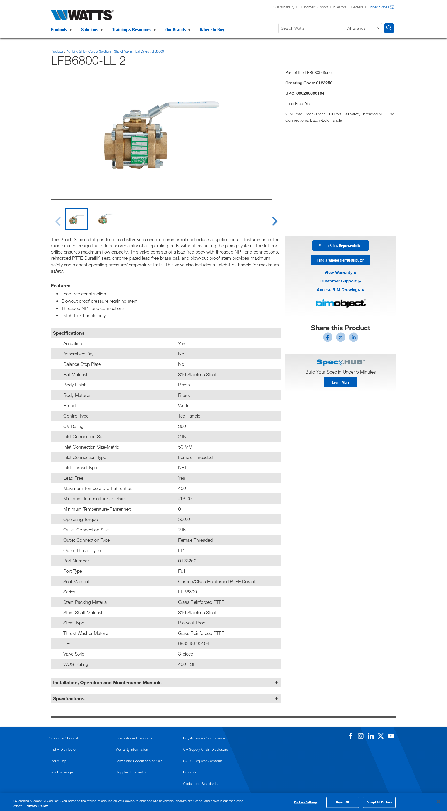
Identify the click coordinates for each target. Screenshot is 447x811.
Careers (357, 7)
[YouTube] (391, 736)
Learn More (340, 382)
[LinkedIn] (371, 736)
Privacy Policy (37, 805)
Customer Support (313, 7)
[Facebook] (350, 736)
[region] (223, 802)
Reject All (342, 802)
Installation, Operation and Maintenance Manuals (107, 682)
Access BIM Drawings (338, 289)
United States (378, 7)
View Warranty (338, 272)
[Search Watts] (389, 28)
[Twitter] (381, 736)
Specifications (69, 698)
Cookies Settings (305, 802)
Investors (340, 7)
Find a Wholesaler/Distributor (340, 260)
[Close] (438, 801)
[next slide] (269, 218)
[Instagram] (360, 736)
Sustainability (283, 7)
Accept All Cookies (379, 802)
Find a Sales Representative (340, 245)
